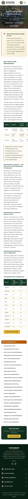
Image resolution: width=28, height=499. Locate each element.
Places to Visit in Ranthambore (13, 365)
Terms (14, 497)
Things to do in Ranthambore (12, 396)
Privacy (22, 495)
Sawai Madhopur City (10, 412)
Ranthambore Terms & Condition (13, 377)
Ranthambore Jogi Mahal (11, 406)
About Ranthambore (10, 368)
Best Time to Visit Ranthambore (13, 352)
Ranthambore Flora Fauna (11, 349)
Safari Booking (14, 436)
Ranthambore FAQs (9, 346)
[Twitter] (15, 464)
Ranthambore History (10, 371)
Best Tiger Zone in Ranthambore (13, 400)
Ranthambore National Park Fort (13, 355)
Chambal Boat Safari (10, 362)
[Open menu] (24, 2)
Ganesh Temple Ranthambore (12, 403)
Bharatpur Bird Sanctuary (11, 419)
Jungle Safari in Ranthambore (12, 381)
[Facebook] (12, 464)
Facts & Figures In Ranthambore (13, 390)
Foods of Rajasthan (9, 393)
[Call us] (21, 2)
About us (14, 461)
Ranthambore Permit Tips (11, 384)
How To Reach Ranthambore (12, 358)
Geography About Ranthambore (13, 387)
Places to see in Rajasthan (11, 422)
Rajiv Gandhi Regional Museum (12, 409)
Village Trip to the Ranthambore (13, 415)
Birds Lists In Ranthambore (11, 374)
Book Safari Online (12, 332)
